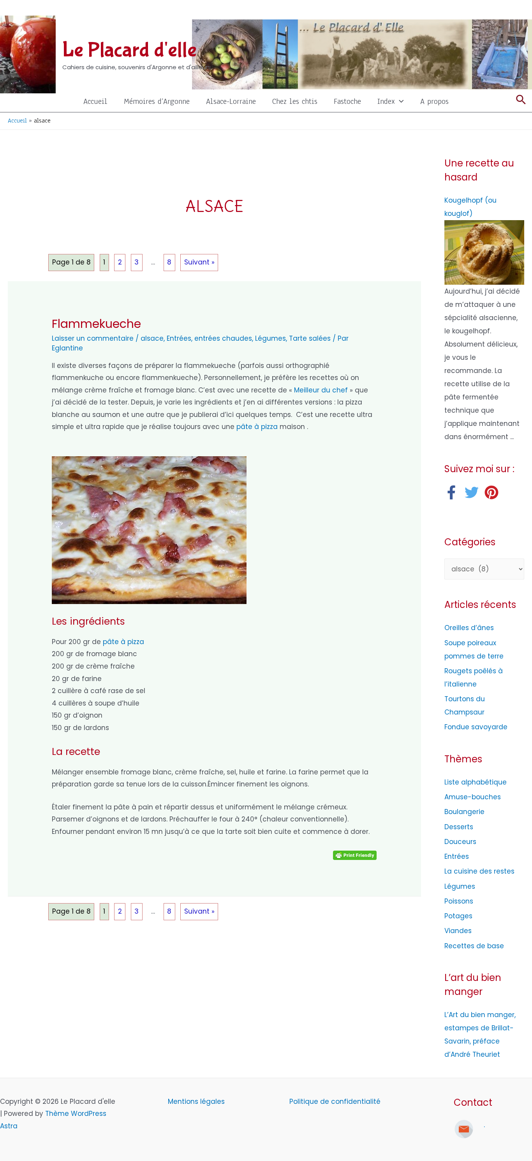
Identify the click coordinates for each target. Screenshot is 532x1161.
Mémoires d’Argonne (157, 101)
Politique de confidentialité (335, 1101)
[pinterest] (493, 492)
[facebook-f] (453, 492)
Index (386, 101)
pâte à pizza (257, 426)
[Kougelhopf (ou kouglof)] (484, 252)
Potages (458, 916)
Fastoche (347, 101)
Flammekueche (96, 323)
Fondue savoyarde (475, 727)
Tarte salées (310, 338)
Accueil (95, 101)
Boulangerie (464, 811)
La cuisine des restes (479, 871)
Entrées (179, 338)
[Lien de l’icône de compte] (520, 9)
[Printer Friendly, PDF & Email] (355, 855)
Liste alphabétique (475, 782)
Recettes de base (474, 946)
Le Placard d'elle (129, 50)
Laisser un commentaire (93, 338)
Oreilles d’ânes (469, 627)
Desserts (458, 827)
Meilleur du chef (321, 390)
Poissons (458, 901)
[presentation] (399, 101)
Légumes (270, 338)
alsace (152, 338)
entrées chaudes (223, 338)
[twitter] (474, 492)
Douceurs (460, 841)
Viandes (458, 930)
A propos (434, 101)
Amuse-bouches (472, 797)
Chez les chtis (294, 101)
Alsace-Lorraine (231, 101)
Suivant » (199, 262)
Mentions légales (197, 1101)
